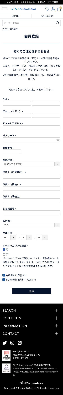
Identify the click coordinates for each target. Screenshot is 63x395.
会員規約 (10, 275)
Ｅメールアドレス (13, 123)
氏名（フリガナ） (13, 111)
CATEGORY (47, 16)
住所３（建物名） (12, 196)
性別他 (8, 220)
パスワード (10, 135)
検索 (57, 23)
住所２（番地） (12, 184)
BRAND (16, 16)
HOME (5, 29)
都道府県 (9, 159)
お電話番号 (10, 208)
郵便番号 (9, 147)
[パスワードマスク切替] (58, 140)
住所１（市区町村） (15, 172)
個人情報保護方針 (15, 279)
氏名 (6, 99)
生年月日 (7, 233)
